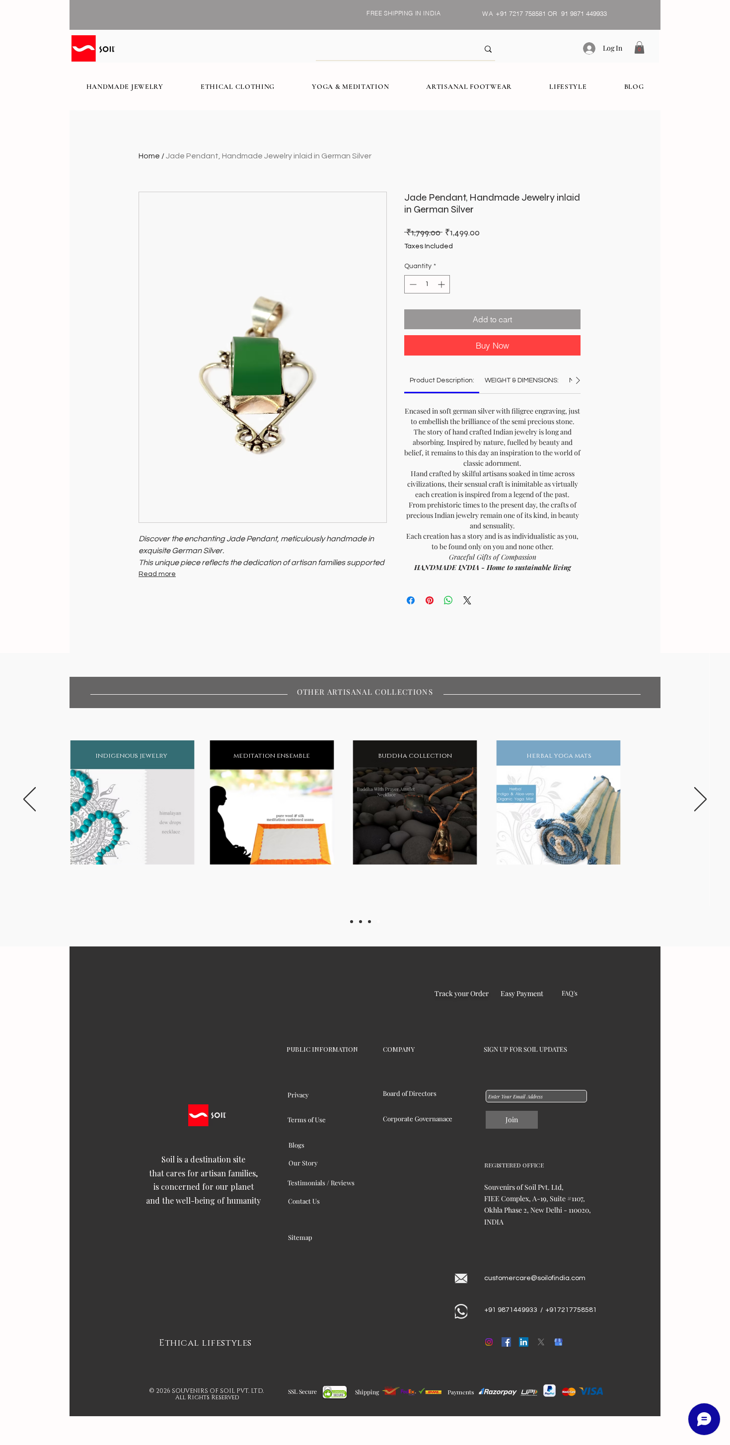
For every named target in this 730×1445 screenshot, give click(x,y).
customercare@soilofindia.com (534, 1278)
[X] (541, 1342)
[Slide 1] (351, 921)
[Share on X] (467, 600)
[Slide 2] (360, 921)
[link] (442, 380)
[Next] (700, 800)
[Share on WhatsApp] (448, 600)
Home (149, 156)
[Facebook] (506, 1342)
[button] (639, 47)
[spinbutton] (427, 284)
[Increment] (442, 284)
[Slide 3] (369, 921)
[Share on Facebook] (411, 600)
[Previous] (29, 800)
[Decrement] (412, 284)
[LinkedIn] (523, 1342)
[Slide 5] (378, 921)
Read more (157, 574)
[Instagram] (489, 1342)
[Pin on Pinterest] (430, 600)
